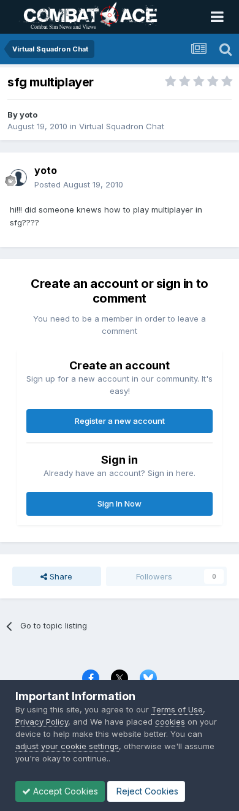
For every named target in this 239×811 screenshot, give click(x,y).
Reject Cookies (146, 791)
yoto (28, 114)
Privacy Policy (41, 721)
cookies (170, 721)
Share (59, 576)
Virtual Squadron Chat (121, 126)
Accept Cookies (64, 791)
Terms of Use (177, 709)
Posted (78, 184)
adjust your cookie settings (67, 746)
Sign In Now (119, 503)
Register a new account (120, 421)
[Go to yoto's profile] (18, 177)
